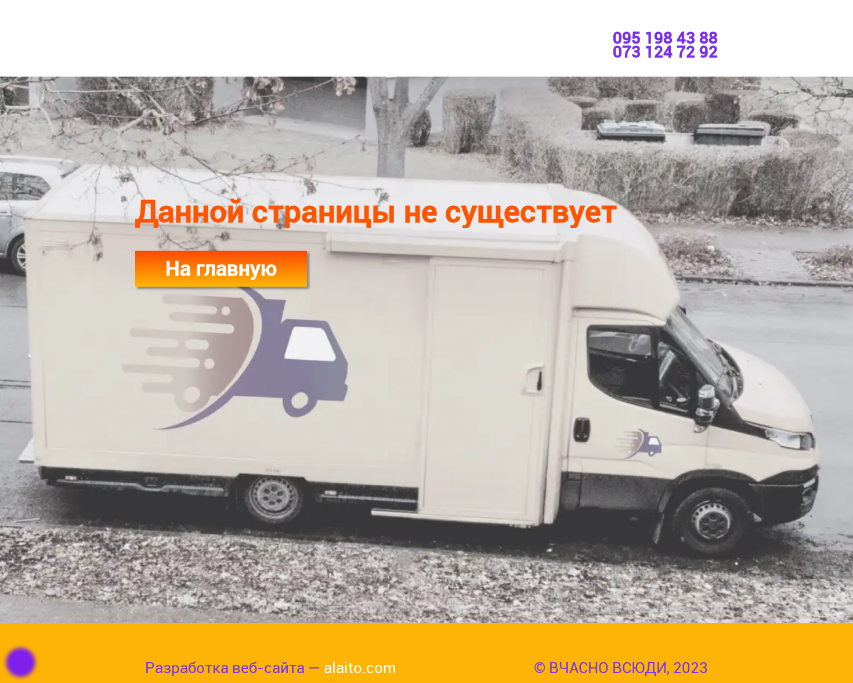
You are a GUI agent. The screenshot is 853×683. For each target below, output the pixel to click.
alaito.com (360, 667)
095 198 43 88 (665, 38)
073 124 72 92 (665, 52)
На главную (221, 267)
